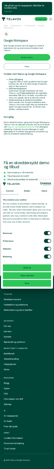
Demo (6, 369)
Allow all (27, 268)
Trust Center (10, 448)
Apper (7, 388)
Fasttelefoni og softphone (16, 304)
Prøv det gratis (11, 426)
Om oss (7, 326)
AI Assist (8, 421)
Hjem (6, 25)
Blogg (6, 383)
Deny (27, 283)
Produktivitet (30, 25)
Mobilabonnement (12, 299)
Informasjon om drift (13, 399)
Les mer (8, 11)
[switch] (47, 241)
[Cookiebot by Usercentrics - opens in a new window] (40, 183)
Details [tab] (27, 191)
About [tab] (44, 191)
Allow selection (27, 275)
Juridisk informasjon (13, 438)
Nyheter (7, 336)
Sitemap (7, 404)
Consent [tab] (9, 191)
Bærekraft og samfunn (14, 342)
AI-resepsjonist (11, 416)
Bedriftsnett (9, 353)
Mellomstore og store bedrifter (18, 310)
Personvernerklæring (14, 443)
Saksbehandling (11, 359)
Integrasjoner (16, 25)
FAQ (6, 393)
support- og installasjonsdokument (21, 127)
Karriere (7, 331)
